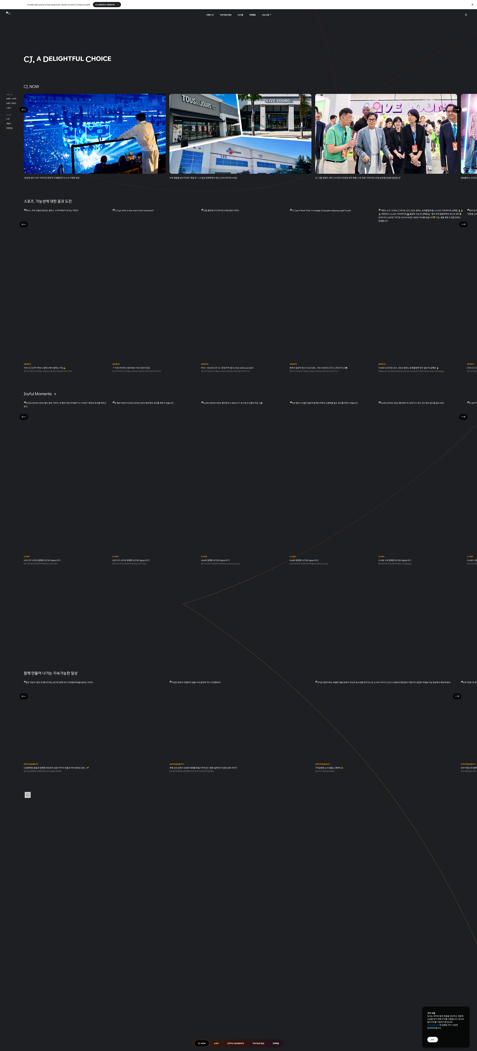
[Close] (472, 4)
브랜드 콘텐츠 (11, 103)
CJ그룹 (240, 15)
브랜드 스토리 (11, 98)
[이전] (23, 109)
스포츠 (8, 108)
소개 (7, 119)
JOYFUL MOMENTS (235, 1043)
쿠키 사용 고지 (433, 1024)
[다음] (457, 109)
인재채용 (252, 15)
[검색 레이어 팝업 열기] (466, 15)
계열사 (8, 123)
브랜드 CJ (210, 15)
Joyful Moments (38, 393)
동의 (432, 1039)
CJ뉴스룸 (265, 15)
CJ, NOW (201, 1043)
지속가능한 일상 (226, 15)
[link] (238, 40)
